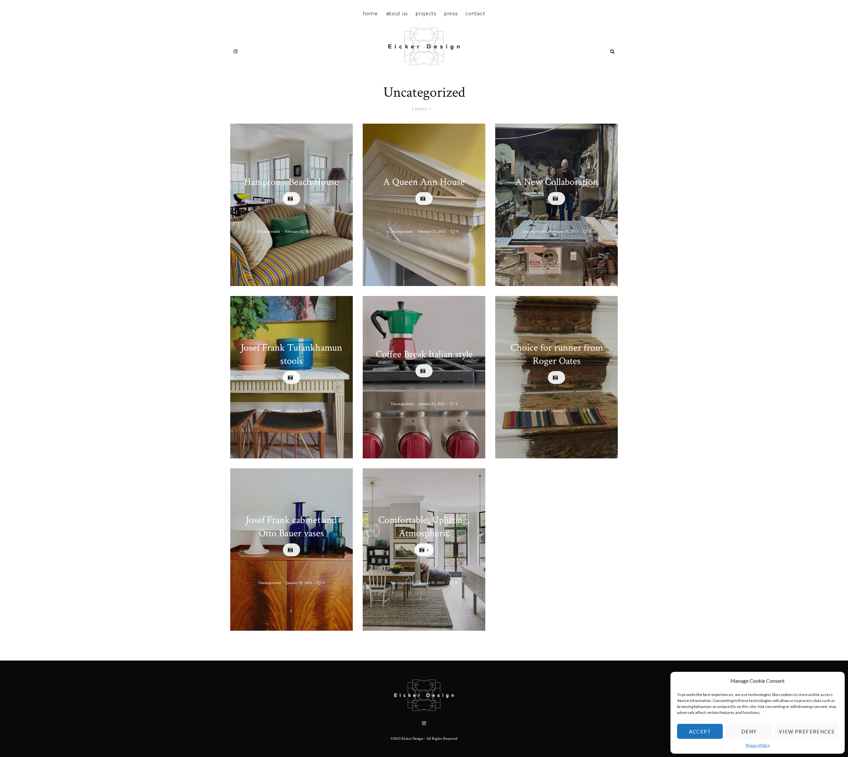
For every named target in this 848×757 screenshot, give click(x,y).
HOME (370, 14)
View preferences (806, 731)
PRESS (451, 14)
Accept (700, 731)
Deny (749, 731)
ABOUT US (397, 14)
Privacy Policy (758, 745)
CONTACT (475, 14)
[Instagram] (235, 51)
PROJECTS (426, 14)
